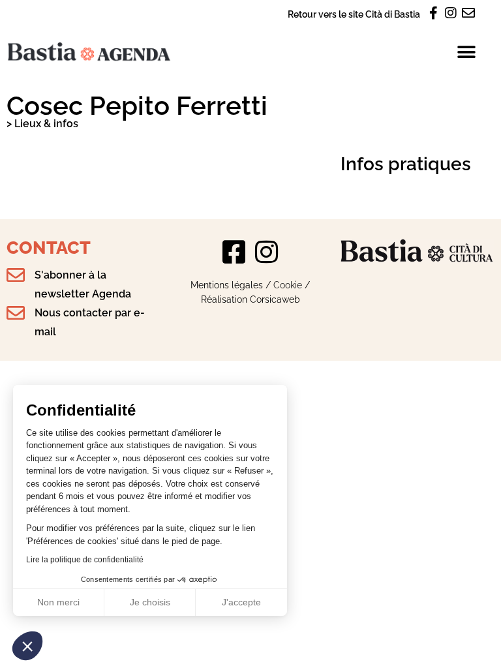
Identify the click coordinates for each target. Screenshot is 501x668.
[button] (27, 645)
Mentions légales (226, 284)
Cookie (287, 284)
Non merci (58, 602)
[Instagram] (267, 252)
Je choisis (150, 602)
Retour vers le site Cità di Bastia (354, 14)
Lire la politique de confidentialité (85, 559)
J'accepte (241, 602)
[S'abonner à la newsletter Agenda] (16, 275)
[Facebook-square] (234, 252)
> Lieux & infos (42, 123)
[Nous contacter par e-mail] (16, 313)
